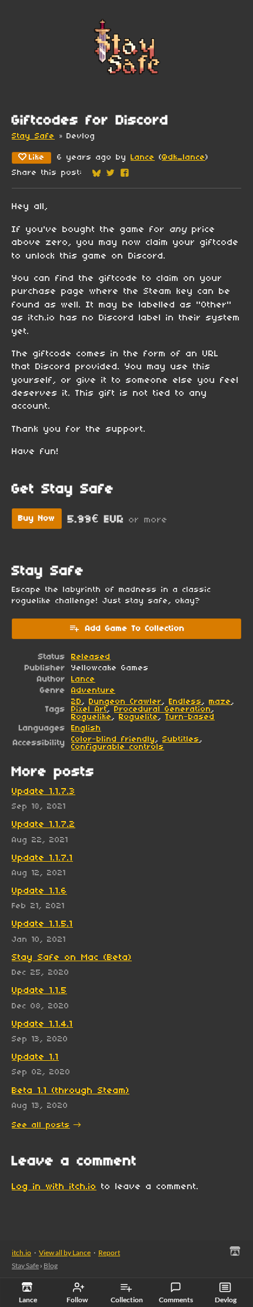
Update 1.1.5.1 (42, 924)
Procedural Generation (162, 709)
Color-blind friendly (113, 739)
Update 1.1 (35, 1057)
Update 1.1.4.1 (42, 1024)
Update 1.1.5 (39, 990)
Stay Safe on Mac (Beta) (72, 957)
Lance (143, 157)
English (86, 728)
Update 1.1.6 (39, 891)
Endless (185, 702)
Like (37, 157)
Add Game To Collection (135, 628)
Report (109, 1252)
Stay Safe (33, 136)
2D (76, 702)
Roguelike (91, 717)
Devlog (226, 1299)
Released (91, 657)
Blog (51, 1265)
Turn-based (190, 717)
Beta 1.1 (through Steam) (70, 1091)
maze (220, 702)
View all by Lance (65, 1252)
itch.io (21, 1252)
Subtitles (180, 739)
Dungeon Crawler (125, 702)
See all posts (41, 1125)
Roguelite (138, 717)
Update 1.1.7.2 (43, 824)
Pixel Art (89, 709)
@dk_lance (183, 157)
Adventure (93, 690)
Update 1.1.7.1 (42, 858)
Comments (176, 1299)
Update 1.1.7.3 (43, 791)
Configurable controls (117, 747)
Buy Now (36, 518)
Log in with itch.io (54, 1187)
